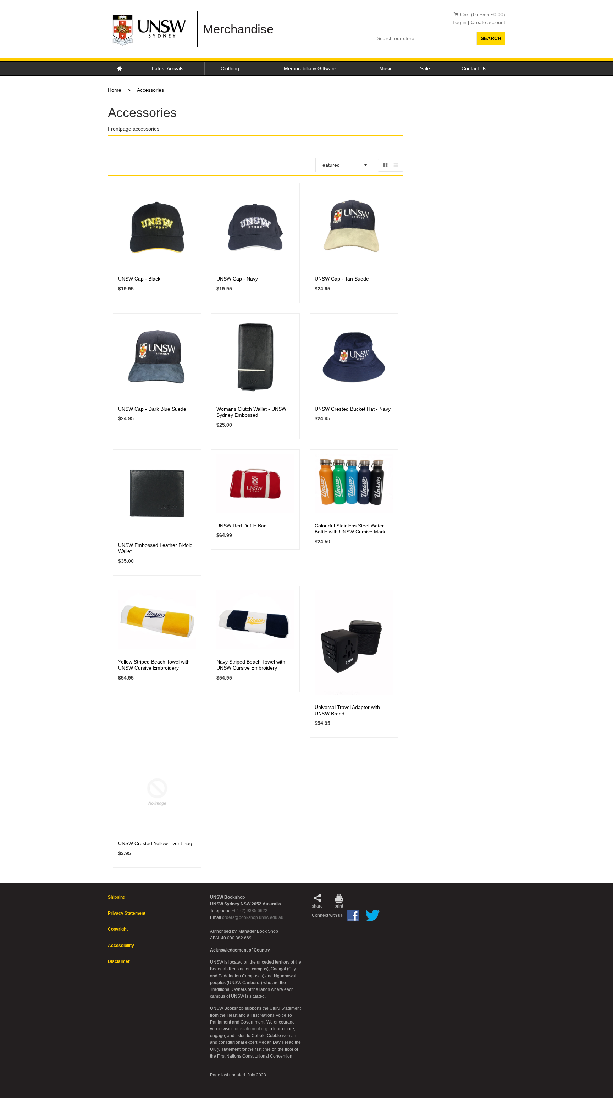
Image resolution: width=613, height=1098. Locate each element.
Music (385, 68)
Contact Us (474, 68)
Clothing (230, 68)
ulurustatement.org (249, 1028)
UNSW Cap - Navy (237, 279)
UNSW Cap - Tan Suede (342, 279)
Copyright (118, 929)
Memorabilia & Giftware (310, 68)
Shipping (116, 897)
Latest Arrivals (167, 68)
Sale (425, 68)
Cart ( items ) (482, 14)
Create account (488, 22)
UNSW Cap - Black (139, 279)
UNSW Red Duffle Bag (241, 525)
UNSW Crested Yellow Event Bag (155, 843)
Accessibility (121, 945)
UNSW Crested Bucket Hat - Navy (353, 409)
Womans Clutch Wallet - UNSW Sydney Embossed (251, 412)
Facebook (353, 915)
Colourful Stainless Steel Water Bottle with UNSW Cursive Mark (350, 529)
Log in (459, 22)
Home (119, 68)
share (317, 906)
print (339, 906)
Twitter (372, 915)
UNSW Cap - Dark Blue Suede (152, 409)
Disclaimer (119, 961)
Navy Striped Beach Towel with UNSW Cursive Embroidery (250, 665)
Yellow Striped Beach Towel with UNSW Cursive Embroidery (154, 665)
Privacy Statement (126, 913)
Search (491, 38)
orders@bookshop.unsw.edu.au (252, 917)
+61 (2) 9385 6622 (249, 910)
